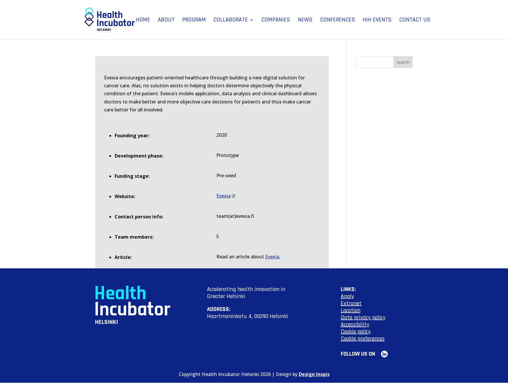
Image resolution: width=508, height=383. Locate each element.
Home (143, 21)
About (166, 21)
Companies (275, 21)
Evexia (223, 196)
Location (350, 310)
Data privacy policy (363, 317)
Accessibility (355, 324)
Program (194, 21)
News (305, 21)
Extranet (351, 303)
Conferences (337, 21)
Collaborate (230, 21)
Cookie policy (356, 331)
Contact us (414, 21)
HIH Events (377, 21)
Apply (347, 296)
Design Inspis (314, 374)
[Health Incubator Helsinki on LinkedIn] (382, 354)
